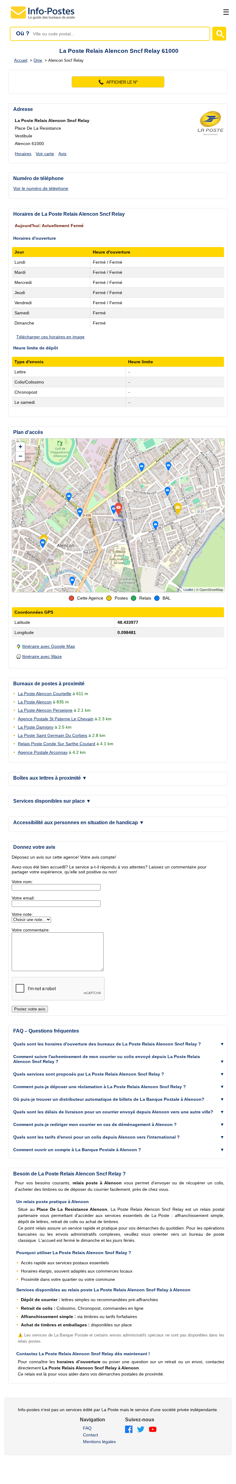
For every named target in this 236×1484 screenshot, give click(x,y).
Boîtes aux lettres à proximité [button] (50, 778)
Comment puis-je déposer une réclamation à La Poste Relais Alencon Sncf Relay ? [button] (99, 1086)
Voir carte (45, 153)
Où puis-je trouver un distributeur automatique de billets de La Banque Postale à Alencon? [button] (108, 1099)
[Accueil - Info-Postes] (43, 19)
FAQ (87, 1428)
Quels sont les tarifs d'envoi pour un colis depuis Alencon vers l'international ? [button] (96, 1137)
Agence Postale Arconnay (43, 752)
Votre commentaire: (31, 929)
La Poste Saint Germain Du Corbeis (52, 735)
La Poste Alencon (35, 701)
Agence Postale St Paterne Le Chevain (55, 718)
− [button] (20, 456)
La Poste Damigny (35, 727)
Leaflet (188, 590)
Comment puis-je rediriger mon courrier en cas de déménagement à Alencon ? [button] (95, 1124)
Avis (62, 153)
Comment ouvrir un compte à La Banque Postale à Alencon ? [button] (77, 1149)
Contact (90, 1434)
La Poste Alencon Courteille (44, 693)
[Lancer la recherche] (219, 34)
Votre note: (22, 914)
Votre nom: (22, 881)
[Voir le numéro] (118, 82)
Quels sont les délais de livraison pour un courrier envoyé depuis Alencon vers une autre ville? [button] (113, 1111)
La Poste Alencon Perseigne (45, 710)
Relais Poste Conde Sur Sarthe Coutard (56, 743)
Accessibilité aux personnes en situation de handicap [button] (78, 822)
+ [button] (20, 447)
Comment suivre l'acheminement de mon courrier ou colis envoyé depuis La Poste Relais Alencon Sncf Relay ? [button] (106, 1059)
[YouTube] (152, 1430)
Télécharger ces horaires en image (50, 336)
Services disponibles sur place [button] (52, 801)
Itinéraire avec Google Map (48, 646)
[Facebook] (128, 1430)
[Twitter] (140, 1430)
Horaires (23, 153)
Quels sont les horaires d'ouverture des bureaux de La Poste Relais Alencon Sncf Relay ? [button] (107, 1043)
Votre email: (23, 898)
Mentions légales (99, 1441)
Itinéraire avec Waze (42, 656)
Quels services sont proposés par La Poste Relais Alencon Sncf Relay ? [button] (88, 1074)
